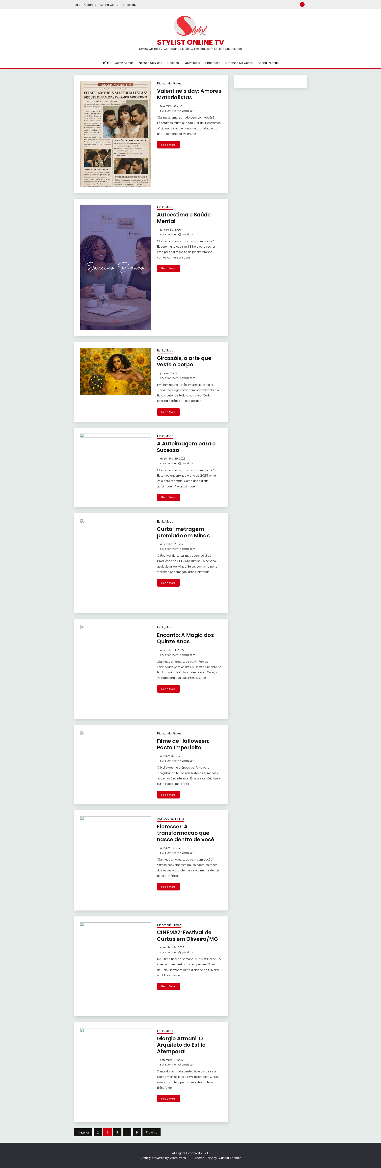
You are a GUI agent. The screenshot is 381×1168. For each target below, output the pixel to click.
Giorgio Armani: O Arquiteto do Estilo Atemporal (181, 1045)
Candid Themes (230, 1158)
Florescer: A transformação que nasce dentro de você (185, 833)
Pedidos (173, 63)
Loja (77, 5)
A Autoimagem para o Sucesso (186, 447)
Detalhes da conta (239, 63)
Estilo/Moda (165, 207)
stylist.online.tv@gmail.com (177, 110)
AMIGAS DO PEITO (170, 819)
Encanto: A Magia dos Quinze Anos (185, 638)
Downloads (192, 63)
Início (106, 63)
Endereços (212, 63)
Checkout (129, 5)
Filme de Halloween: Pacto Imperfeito (183, 744)
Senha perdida (268, 63)
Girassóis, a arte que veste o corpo (184, 361)
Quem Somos (124, 63)
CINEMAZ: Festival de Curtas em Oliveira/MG (187, 936)
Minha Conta (109, 5)
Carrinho (90, 5)
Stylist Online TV (190, 42)
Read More (168, 144)
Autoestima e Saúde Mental (184, 218)
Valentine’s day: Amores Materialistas (189, 94)
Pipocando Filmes (169, 83)
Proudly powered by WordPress (163, 1158)
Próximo (151, 1132)
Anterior (83, 1132)
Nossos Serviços (150, 63)
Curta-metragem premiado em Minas (183, 532)
